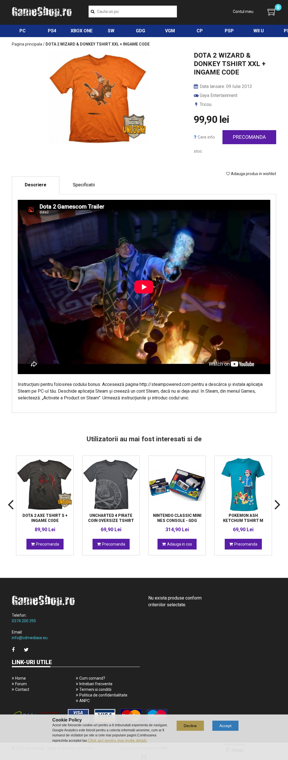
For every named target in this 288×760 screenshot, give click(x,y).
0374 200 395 (24, 621)
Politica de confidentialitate (103, 695)
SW (111, 30)
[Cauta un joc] (92, 11)
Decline (190, 725)
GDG (140, 30)
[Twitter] (26, 650)
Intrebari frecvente (95, 684)
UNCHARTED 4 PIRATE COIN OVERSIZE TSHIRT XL (111, 520)
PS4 (52, 30)
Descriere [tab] (35, 184)
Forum (21, 684)
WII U (258, 30)
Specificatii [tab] (84, 184)
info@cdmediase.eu (30, 637)
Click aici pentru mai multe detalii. (117, 740)
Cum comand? (92, 678)
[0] (271, 11)
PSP (229, 30)
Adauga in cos (179, 544)
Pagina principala (27, 44)
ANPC (84, 700)
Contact (22, 689)
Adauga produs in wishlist (253, 173)
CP (200, 30)
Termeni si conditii (95, 689)
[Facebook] (13, 650)
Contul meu (243, 11)
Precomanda (249, 137)
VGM (170, 30)
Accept (225, 725)
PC (22, 30)
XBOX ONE (82, 30)
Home (20, 678)
